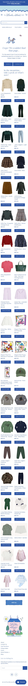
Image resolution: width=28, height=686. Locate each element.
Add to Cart (19, 283)
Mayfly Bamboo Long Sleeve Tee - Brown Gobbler (7, 409)
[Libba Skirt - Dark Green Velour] (7, 110)
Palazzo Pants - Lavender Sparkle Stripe (6, 303)
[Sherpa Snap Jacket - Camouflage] (7, 481)
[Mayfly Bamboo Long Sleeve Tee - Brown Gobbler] (7, 399)
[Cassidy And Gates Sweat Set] (20, 503)
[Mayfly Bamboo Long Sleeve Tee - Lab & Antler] (20, 399)
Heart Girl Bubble (19, 563)
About (2, 642)
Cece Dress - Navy (19, 170)
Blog (2, 654)
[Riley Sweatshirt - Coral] (7, 266)
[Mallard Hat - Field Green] (20, 372)
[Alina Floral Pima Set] (20, 581)
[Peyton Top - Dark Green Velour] (7, 136)
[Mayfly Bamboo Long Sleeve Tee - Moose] (7, 426)
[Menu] (2, 15)
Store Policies (4, 652)
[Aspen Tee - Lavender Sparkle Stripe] (20, 293)
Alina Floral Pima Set (20, 589)
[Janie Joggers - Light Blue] (20, 136)
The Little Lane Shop (11, 682)
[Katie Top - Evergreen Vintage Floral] (7, 215)
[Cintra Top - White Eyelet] (7, 321)
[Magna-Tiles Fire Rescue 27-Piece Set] (7, 346)
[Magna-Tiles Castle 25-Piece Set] (20, 321)
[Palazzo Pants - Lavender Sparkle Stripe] (7, 293)
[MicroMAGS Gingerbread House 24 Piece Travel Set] (7, 372)
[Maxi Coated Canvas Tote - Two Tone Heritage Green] (20, 266)
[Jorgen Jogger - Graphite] (7, 452)
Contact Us (18, 64)
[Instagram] (11, 674)
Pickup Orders (4, 648)
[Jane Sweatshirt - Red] (7, 240)
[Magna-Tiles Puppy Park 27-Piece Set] (20, 346)
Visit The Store (5, 646)
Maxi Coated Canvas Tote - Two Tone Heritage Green (20, 276)
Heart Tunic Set (5, 589)
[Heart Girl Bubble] (20, 555)
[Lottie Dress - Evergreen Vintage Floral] (20, 188)
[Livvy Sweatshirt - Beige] (7, 85)
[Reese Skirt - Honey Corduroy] (7, 188)
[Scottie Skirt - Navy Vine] (20, 240)
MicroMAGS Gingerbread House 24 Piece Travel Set (6, 382)
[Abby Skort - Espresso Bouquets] (7, 162)
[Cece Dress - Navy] (20, 162)
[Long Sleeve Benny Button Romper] (7, 503)
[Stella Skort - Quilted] (20, 529)
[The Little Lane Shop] (14, 15)
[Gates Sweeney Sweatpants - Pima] (20, 478)
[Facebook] (16, 674)
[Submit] (25, 22)
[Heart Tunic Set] (7, 581)
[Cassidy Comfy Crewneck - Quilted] (7, 555)
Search (8, 64)
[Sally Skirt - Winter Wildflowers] (20, 215)
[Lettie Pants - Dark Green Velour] (20, 110)
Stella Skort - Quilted (20, 537)
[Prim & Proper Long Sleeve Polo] (7, 529)
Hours (2, 650)
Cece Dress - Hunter (20, 93)
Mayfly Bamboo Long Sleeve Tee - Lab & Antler (20, 409)
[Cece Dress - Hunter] (20, 85)
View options (6, 100)
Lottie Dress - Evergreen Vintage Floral (19, 198)
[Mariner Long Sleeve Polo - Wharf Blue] (20, 426)
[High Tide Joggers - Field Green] (20, 452)
